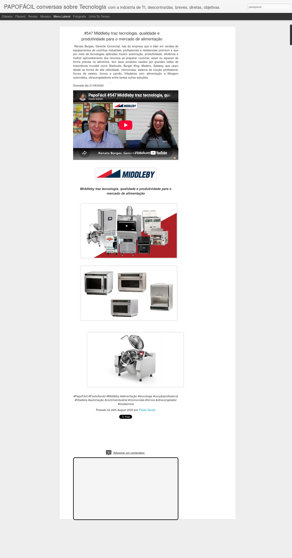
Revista (33, 16)
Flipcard (20, 16)
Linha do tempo (99, 16)
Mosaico (45, 16)
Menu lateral (62, 16)
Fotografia (79, 16)
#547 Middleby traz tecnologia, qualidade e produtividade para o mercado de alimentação (121, 36)
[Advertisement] (200, 94)
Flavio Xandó (147, 410)
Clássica (7, 16)
